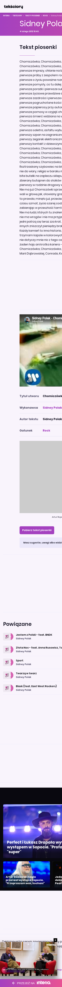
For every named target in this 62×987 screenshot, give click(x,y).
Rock (45, 15)
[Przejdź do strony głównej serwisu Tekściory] (13, 6)
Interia (6, 15)
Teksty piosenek (32, 15)
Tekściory (17, 15)
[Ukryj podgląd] (55, 940)
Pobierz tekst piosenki (37, 530)
